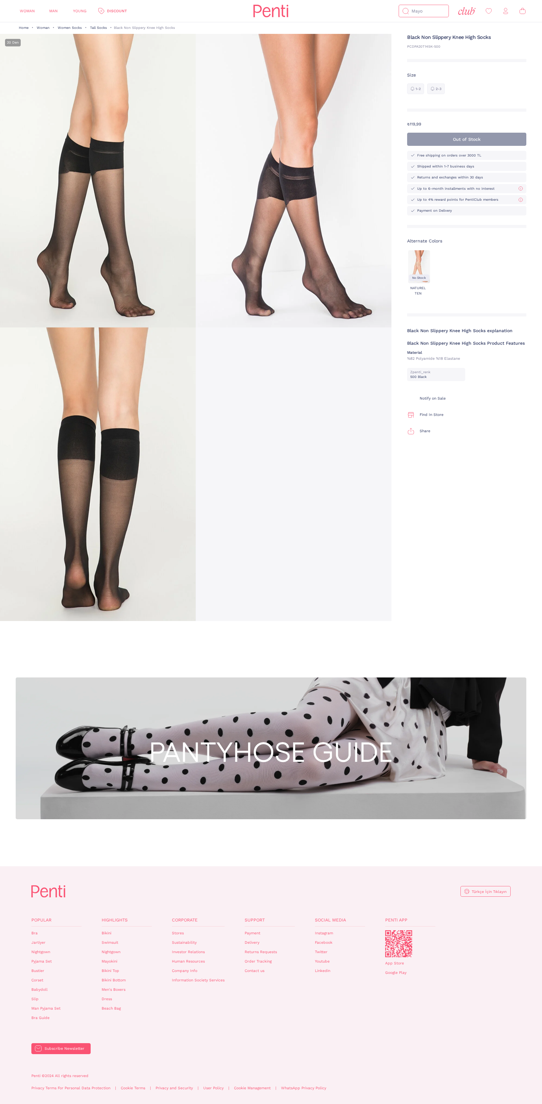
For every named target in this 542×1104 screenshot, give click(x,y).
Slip (35, 999)
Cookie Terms (133, 1088)
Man (53, 11)
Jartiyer (38, 942)
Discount (117, 11)
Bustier (37, 971)
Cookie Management (252, 1088)
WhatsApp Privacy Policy (303, 1088)
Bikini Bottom (114, 980)
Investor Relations (188, 952)
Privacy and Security (174, 1088)
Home (24, 28)
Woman (27, 11)
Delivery (252, 942)
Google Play (395, 972)
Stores (178, 933)
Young (80, 11)
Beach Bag (111, 1008)
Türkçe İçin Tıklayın (489, 891)
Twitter (321, 952)
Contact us (254, 971)
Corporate (185, 919)
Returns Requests (261, 952)
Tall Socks (98, 28)
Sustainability (184, 942)
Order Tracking (258, 961)
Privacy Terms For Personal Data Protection (70, 1088)
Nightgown (40, 952)
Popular (41, 919)
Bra (34, 933)
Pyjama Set (41, 961)
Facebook (323, 942)
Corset (37, 980)
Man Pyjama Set (46, 1008)
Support (255, 919)
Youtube (322, 961)
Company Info (184, 971)
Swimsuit (110, 942)
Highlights (115, 919)
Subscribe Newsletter (64, 1048)
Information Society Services (198, 980)
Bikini (106, 933)
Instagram (324, 933)
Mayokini (109, 961)
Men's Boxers (113, 989)
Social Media (330, 919)
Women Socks (70, 28)
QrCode (398, 943)
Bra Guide (40, 1018)
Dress (107, 999)
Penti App (396, 919)
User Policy (213, 1088)
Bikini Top (110, 971)
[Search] (405, 11)
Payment (252, 933)
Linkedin (322, 971)
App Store (394, 963)
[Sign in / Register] (505, 11)
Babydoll (39, 989)
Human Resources (188, 961)
